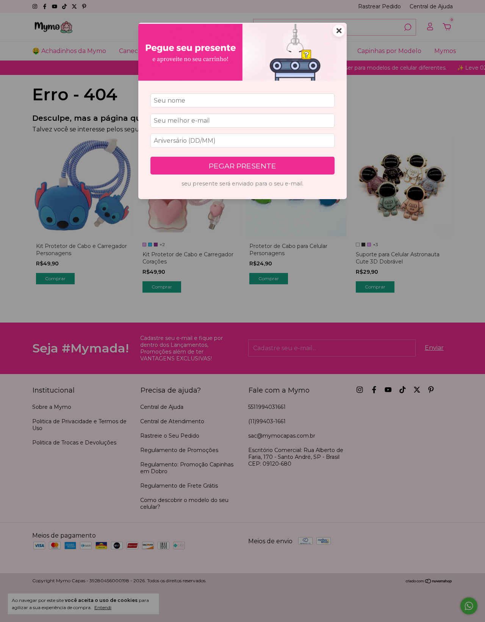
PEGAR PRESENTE (242, 165)
